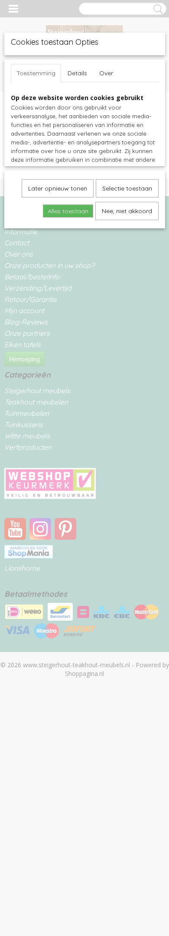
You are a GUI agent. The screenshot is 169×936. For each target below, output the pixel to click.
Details (77, 73)
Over (106, 73)
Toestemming (35, 73)
